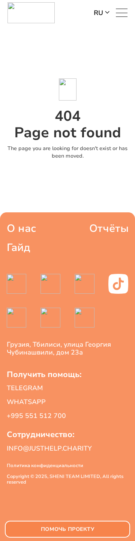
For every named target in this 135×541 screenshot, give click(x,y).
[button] (101, 12)
